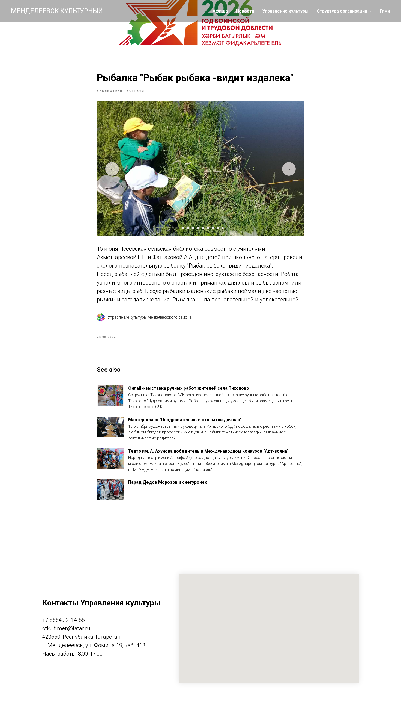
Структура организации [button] (342, 11)
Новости (245, 11)
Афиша (220, 11)
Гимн (385, 11)
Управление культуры (285, 11)
